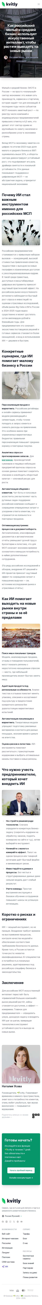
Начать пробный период (21, 1170)
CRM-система (8, 1262)
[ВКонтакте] (33, 1115)
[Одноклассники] (36, 1115)
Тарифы (26, 1234)
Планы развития (30, 1277)
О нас (25, 1243)
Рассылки (6, 1243)
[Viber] (33, 1117)
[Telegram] (38, 1115)
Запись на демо (30, 1272)
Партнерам (28, 1268)
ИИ (6, 1266)
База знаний (28, 1263)
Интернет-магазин (10, 1238)
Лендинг (5, 1252)
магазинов (7, 460)
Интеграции (7, 1248)
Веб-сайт (6, 1234)
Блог (25, 1238)
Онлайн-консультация (21, 1178)
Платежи (6, 1257)
